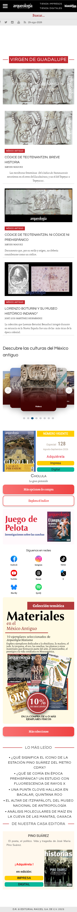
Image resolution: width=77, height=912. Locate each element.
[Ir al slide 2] (28, 418)
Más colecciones (38, 732)
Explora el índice (38, 501)
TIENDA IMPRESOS (51, 4)
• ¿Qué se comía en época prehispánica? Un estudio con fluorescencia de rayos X (39, 778)
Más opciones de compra (38, 489)
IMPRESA (24, 878)
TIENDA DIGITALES (51, 9)
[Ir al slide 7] (49, 418)
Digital (55, 469)
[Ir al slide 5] (40, 418)
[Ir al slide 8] (53, 418)
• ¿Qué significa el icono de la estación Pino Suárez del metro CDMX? (39, 762)
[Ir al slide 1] (24, 418)
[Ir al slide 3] (32, 418)
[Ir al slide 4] (36, 418)
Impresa (55, 463)
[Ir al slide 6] (45, 418)
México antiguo (14, 151)
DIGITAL (24, 884)
